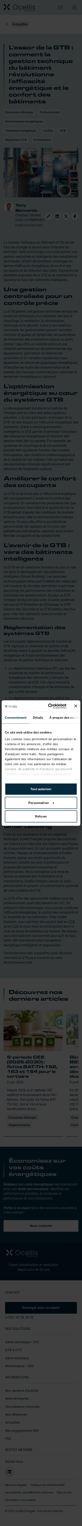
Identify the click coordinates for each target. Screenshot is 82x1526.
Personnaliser (38, 802)
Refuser (41, 816)
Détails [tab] (38, 717)
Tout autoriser (40, 789)
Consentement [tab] (15, 717)
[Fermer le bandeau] (75, 706)
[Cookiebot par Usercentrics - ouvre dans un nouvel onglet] (49, 706)
